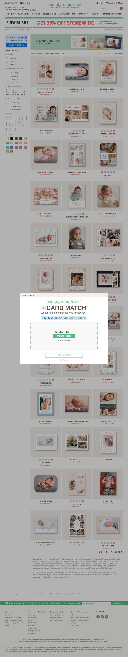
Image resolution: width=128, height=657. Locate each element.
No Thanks (64, 360)
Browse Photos (64, 336)
